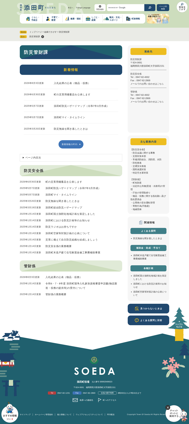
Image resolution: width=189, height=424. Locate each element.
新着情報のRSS (69, 144)
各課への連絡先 (86, 400)
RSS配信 (110, 414)
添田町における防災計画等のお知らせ (68, 220)
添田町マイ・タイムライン (69, 117)
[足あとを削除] (42, 36)
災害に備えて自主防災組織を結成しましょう (72, 239)
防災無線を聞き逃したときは (71, 128)
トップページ (35, 32)
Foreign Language (83, 8)
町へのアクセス (109, 400)
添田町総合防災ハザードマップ (64, 207)
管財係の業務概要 (56, 294)
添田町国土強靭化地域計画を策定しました (70, 214)
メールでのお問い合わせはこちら (147, 84)
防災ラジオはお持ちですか (61, 226)
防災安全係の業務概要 (59, 246)
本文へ (70, 8)
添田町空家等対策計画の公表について (68, 233)
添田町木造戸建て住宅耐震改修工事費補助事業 (73, 252)
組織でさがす (50, 32)
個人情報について (64, 414)
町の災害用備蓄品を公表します (72, 94)
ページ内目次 (33, 157)
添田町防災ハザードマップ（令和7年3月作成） (81, 106)
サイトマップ (25, 414)
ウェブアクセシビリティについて (89, 414)
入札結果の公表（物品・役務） (72, 83)
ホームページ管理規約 (44, 414)
